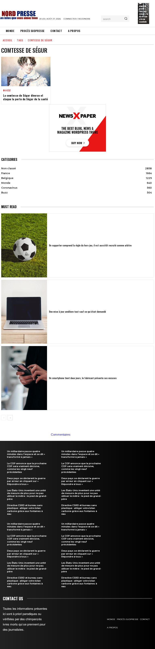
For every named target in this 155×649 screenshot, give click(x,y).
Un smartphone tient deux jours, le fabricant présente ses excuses (83, 378)
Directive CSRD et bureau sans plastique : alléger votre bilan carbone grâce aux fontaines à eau (25, 509)
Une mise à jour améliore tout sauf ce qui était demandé (77, 311)
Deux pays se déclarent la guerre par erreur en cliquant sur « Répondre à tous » (26, 481)
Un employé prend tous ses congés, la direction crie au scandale (143, 12)
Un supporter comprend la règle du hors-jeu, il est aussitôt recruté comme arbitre (90, 245)
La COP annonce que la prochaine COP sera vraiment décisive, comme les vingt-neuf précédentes (26, 467)
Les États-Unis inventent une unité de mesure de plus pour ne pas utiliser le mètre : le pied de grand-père (27, 494)
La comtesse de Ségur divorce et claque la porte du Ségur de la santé (25, 97)
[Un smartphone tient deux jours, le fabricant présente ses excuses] (24, 378)
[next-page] (10, 417)
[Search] (125, 19)
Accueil (7, 40)
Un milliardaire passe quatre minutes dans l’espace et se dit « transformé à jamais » (26, 454)
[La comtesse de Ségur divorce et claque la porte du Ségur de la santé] (25, 71)
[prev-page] (3, 417)
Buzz (7, 90)
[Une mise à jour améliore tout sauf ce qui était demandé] (24, 312)
